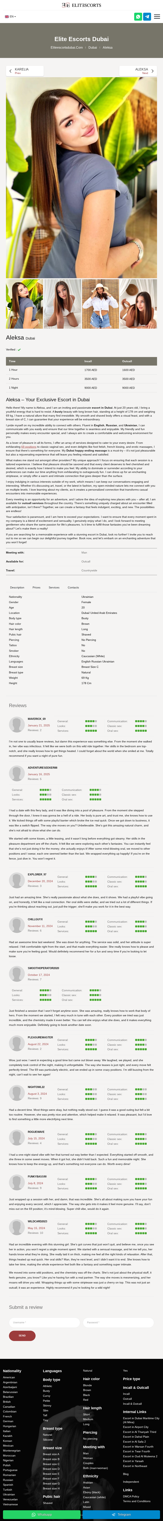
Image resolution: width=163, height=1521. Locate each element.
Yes (125, 1370)
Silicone (48, 1439)
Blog (126, 1474)
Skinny (47, 1405)
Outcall (127, 1398)
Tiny (45, 1420)
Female (86, 602)
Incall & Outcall (132, 1403)
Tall (45, 1415)
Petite (46, 1400)
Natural (86, 672)
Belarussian (10, 1392)
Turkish (7, 1489)
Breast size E (51, 1473)
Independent (131, 1481)
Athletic (47, 1386)
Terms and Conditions (136, 1501)
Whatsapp (45, 1514)
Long (85, 629)
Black (86, 1395)
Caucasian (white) (93, 656)
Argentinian (10, 1382)
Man (86, 1453)
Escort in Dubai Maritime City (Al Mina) (141, 1420)
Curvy (46, 1395)
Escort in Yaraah (133, 1461)
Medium (88, 1419)
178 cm (86, 683)
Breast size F (51, 1478)
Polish (7, 1465)
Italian (7, 1431)
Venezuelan (10, 1499)
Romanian (9, 1475)
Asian (86, 1487)
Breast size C (90, 666)
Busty (85, 618)
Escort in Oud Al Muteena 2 (140, 1456)
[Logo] (81, 5)
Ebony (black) (91, 1492)
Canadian (9, 1406)
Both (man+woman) (95, 1468)
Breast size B (51, 1459)
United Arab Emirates (103, 612)
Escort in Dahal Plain (136, 1436)
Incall (126, 1393)
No (83, 650)
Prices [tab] (36, 587)
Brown (85, 623)
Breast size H (51, 1488)
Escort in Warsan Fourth (138, 1446)
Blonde (87, 1385)
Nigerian (8, 1460)
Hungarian (9, 1426)
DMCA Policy (131, 1496)
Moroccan (9, 1455)
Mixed (87, 1506)
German (8, 1421)
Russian (8, 1480)
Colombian (9, 1411)
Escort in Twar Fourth (136, 1451)
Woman (88, 1458)
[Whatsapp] (138, 17)
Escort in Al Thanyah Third (139, 1431)
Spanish (8, 1484)
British (7, 1401)
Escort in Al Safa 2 (134, 1441)
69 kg (85, 677)
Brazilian (8, 1396)
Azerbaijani (10, 1387)
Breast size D (51, 1468)
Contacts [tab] (73, 587)
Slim (45, 1410)
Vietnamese (10, 1504)
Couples (88, 1463)
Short (86, 1414)
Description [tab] (17, 587)
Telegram (124, 1514)
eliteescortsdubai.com (67, 47)
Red (85, 1399)
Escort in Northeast (135, 1466)
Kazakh (7, 1435)
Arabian (88, 1482)
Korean (7, 1440)
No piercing (89, 639)
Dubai (92, 47)
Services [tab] (54, 587)
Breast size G (51, 1483)
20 (83, 607)
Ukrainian (87, 596)
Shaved (86, 634)
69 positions (28, 446)
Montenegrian (11, 1450)
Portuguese (10, 1470)
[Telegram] (147, 17)
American (9, 1377)
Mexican (8, 1445)
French (7, 1416)
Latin (86, 1502)
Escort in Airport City (135, 1427)
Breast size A (51, 1454)
